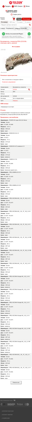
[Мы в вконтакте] (14, 401)
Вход (19, 19)
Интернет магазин (8, 411)
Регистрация (26, 19)
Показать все (16, 382)
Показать (15, 100)
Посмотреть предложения (8, 82)
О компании (6, 418)
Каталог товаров (7, 414)
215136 (15, 89)
